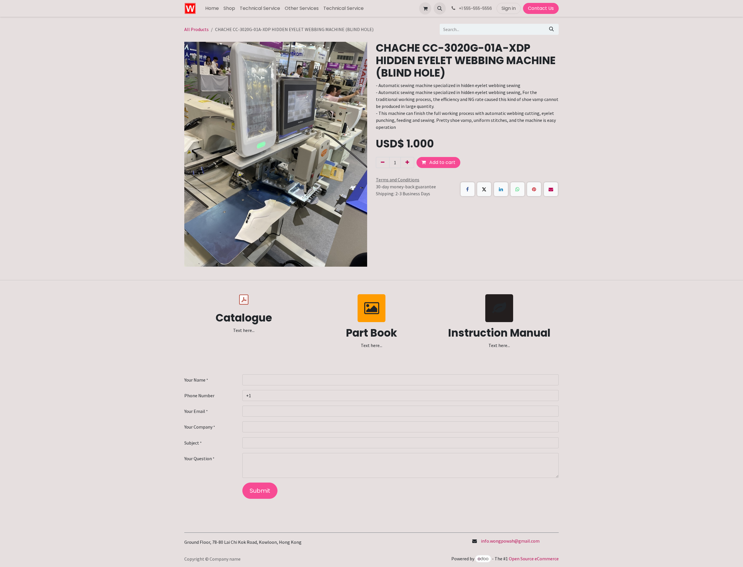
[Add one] (407, 162)
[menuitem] (212, 8)
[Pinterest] (534, 189)
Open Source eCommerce (534, 558)
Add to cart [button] (441, 162)
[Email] (551, 189)
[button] (440, 8)
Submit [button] (260, 491)
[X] (484, 189)
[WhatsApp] (517, 189)
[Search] (551, 29)
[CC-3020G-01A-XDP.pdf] (243, 299)
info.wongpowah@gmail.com (510, 541)
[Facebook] (468, 189)
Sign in (509, 8)
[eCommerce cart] (425, 8)
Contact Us (541, 8)
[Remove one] (382, 162)
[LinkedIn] (501, 189)
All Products (196, 29)
